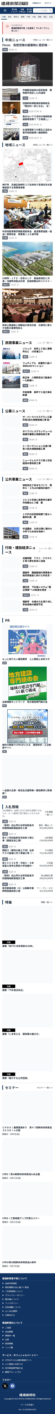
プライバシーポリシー (13, 1295)
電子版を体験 (29, 10)
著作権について (10, 1299)
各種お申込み (22, 10)
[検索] (50, 10)
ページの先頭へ (27, 1404)
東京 (9, 16)
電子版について (14, 10)
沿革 (5, 1339)
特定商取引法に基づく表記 (15, 1287)
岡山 (45, 16)
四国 (39, 16)
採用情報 (7, 1343)
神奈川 (16, 16)
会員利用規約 (9, 1283)
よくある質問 (9, 1311)
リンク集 (7, 1347)
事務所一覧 (8, 1335)
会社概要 (7, 1331)
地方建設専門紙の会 (12, 1368)
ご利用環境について (12, 1291)
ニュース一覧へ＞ (45, 342)
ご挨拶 (6, 1327)
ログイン (48, 3)
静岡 (22, 16)
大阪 (34, 16)
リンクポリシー (10, 1303)
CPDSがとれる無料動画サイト (17, 1360)
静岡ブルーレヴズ (11, 1372)
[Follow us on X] (5, 1386)
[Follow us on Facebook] (12, 1386)
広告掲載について (11, 1307)
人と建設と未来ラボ (12, 1364)
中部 (28, 16)
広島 (51, 16)
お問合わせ (36, 3)
